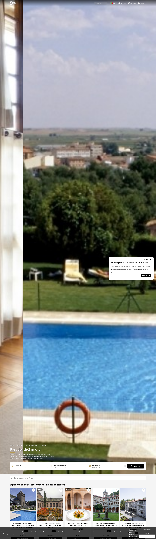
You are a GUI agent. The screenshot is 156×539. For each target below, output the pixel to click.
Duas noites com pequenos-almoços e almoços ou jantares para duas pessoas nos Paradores (133, 526)
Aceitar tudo (147, 536)
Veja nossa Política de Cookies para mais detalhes (12, 534)
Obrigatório (133, 530)
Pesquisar (136, 466)
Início (12, 445)
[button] (68, 467)
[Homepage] (13, 3)
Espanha (20, 445)
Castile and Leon (31, 445)
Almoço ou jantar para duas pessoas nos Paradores (78, 524)
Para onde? (18, 465)
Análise (131, 532)
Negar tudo (147, 533)
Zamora (43, 445)
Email (112, 273)
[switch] (124, 466)
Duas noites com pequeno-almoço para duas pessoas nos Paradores (106, 525)
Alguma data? (96, 465)
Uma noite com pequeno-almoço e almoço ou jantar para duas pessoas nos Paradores (22, 525)
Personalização (133, 536)
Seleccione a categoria (60, 465)
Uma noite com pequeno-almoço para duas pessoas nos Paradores (50, 525)
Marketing (132, 534)
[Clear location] (44, 467)
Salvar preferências (147, 529)
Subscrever (146, 275)
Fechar (148, 259)
